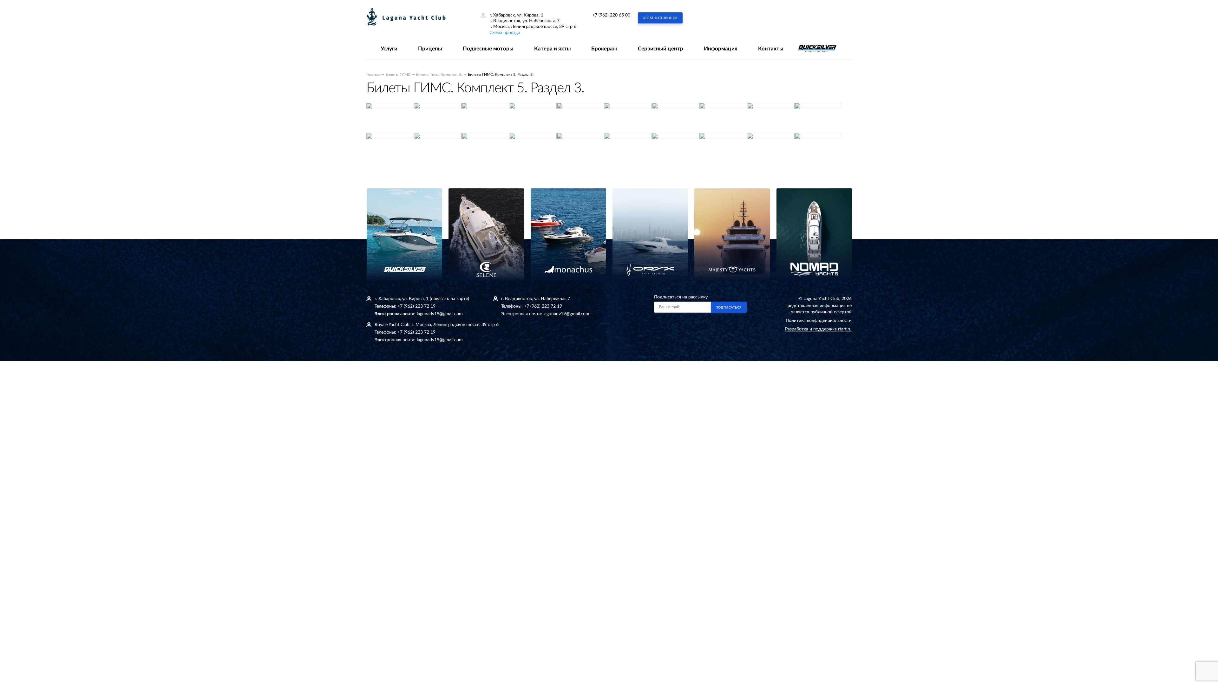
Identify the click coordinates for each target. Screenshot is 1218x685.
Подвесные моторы (488, 48)
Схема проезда (504, 32)
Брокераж (604, 48)
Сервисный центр (660, 48)
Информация (720, 48)
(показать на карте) (449, 299)
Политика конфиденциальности (819, 320)
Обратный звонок (660, 18)
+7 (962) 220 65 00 (611, 15)
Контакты (770, 48)
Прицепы (430, 48)
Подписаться (729, 307)
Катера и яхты (552, 48)
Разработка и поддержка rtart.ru (818, 329)
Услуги (389, 48)
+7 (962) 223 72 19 (416, 306)
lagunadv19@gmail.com (440, 314)
